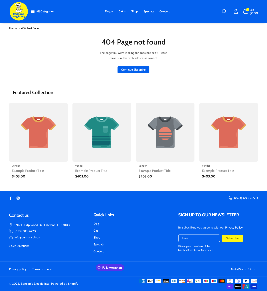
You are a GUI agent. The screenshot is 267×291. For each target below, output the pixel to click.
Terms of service (42, 269)
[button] (109, 11)
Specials (99, 244)
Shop (97, 237)
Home (13, 28)
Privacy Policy (234, 227)
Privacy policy (18, 269)
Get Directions (20, 246)
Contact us (19, 215)
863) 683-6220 (25, 231)
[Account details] (236, 11)
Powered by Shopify (64, 283)
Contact (99, 251)
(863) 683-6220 (246, 198)
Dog (107, 11)
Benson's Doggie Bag (35, 283)
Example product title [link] (28, 171)
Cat (121, 11)
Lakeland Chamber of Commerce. (196, 249)
